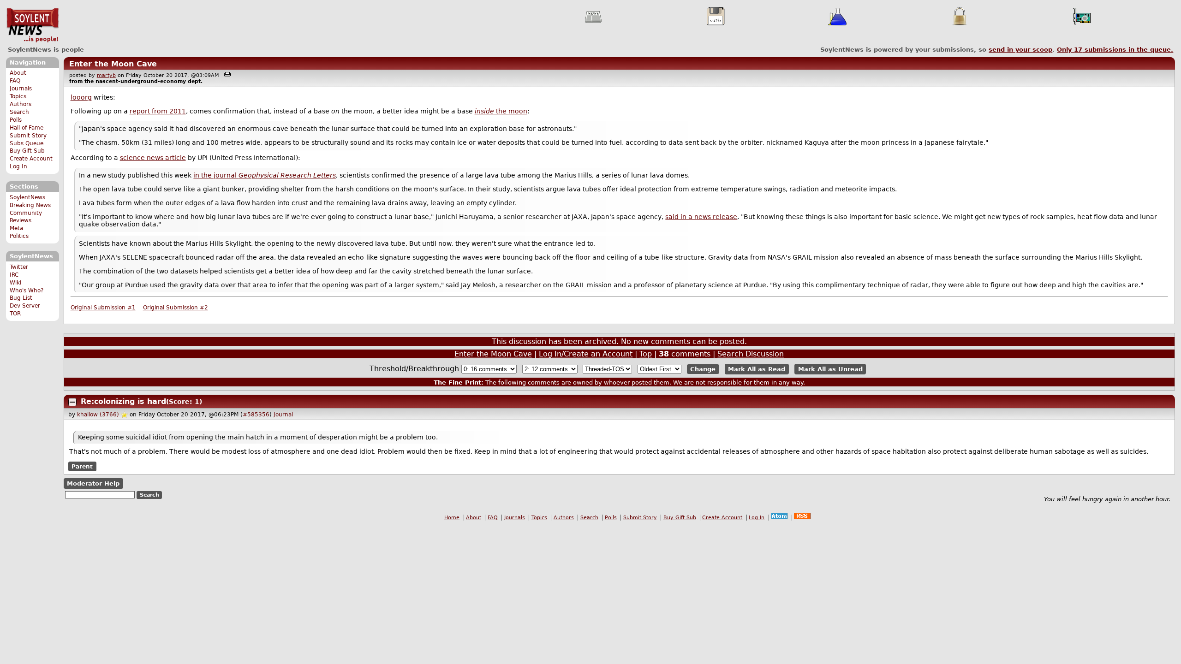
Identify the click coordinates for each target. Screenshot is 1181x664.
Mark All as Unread (830, 369)
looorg (81, 97)
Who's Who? (26, 290)
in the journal (264, 175)
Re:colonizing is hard (123, 401)
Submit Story (28, 135)
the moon (501, 111)
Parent (82, 466)
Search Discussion (750, 354)
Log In (18, 166)
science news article (153, 157)
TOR (15, 313)
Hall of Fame (26, 128)
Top (645, 354)
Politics (19, 236)
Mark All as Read (756, 369)
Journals (21, 88)
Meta (16, 228)
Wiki (15, 282)
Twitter (19, 267)
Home (451, 518)
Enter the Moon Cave (113, 63)
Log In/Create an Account (585, 354)
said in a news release (701, 216)
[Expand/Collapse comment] (72, 402)
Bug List (21, 298)
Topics (18, 96)
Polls (16, 120)
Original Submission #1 (103, 307)
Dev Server (25, 305)
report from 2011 (158, 111)
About (18, 73)
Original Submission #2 (175, 307)
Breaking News (30, 205)
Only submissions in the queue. (1115, 49)
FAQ (15, 80)
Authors (20, 104)
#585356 (256, 414)
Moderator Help (93, 483)
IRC (14, 275)
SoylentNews (32, 25)
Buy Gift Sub (27, 151)
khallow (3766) (98, 414)
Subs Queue (26, 143)
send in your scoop (1020, 49)
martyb (106, 75)
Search (19, 112)
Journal (283, 414)
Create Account (31, 158)
